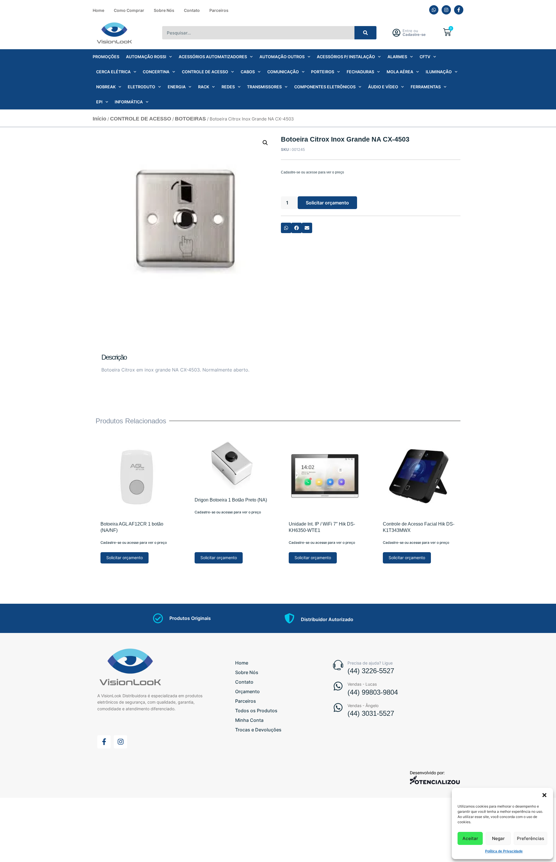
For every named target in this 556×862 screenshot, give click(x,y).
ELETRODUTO (141, 86)
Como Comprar (129, 10)
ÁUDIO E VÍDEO (383, 86)
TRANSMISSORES (264, 86)
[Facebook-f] (458, 9)
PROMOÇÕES (106, 56)
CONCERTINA (156, 71)
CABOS (248, 71)
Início (99, 119)
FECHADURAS (360, 71)
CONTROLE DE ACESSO (205, 71)
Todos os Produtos (256, 710)
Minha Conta (249, 720)
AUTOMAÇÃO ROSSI (146, 56)
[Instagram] (446, 9)
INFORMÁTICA (129, 101)
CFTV (425, 56)
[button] (544, 795)
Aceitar (470, 838)
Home (98, 10)
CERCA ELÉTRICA (113, 71)
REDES (228, 86)
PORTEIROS (322, 71)
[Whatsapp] (433, 9)
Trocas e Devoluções (258, 730)
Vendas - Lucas (362, 684)
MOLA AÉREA (400, 71)
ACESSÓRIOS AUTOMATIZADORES (213, 56)
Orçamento (247, 691)
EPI (99, 101)
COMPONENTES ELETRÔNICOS (325, 86)
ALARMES (397, 56)
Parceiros (218, 10)
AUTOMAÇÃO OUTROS (282, 56)
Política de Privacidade (504, 851)
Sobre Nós (164, 10)
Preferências (530, 838)
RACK (203, 86)
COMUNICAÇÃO (283, 71)
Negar (498, 838)
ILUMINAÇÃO (439, 71)
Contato (192, 10)
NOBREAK (106, 86)
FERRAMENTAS (426, 86)
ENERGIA (177, 86)
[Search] (365, 32)
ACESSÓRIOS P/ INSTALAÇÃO (346, 56)
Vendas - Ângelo (363, 705)
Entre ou (414, 32)
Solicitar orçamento (327, 203)
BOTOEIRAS (190, 119)
